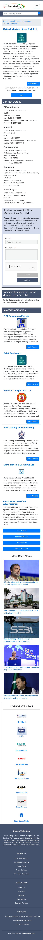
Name (8, 238)
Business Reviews (21, 903)
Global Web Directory (21, 862)
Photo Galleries (21, 870)
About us (21, 887)
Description (10, 248)
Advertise (21, 891)
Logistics (27, 21)
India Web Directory (21, 858)
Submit (27, 280)
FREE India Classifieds (21, 874)
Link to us (21, 895)
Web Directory (16, 21)
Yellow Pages (21, 866)
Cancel (27, 275)
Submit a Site (21, 899)
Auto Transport (12, 24)
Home (5, 21)
